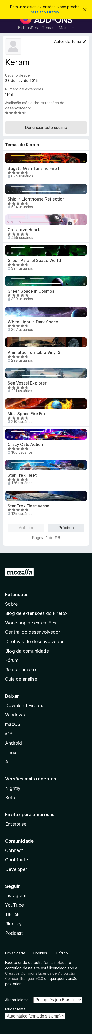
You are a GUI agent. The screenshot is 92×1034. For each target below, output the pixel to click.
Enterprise (15, 824)
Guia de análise (21, 679)
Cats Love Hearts (24, 229)
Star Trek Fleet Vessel (29, 506)
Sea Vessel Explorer (27, 383)
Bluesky (13, 923)
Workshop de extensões (30, 622)
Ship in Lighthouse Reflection (36, 199)
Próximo (66, 527)
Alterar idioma (16, 1000)
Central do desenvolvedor (32, 632)
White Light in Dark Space (33, 322)
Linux (10, 752)
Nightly (12, 788)
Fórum (11, 660)
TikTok (12, 914)
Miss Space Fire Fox (27, 413)
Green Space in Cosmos (31, 291)
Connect (14, 850)
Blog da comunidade (27, 651)
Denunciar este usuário (46, 127)
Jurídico (61, 953)
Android (13, 743)
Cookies (40, 953)
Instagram (15, 895)
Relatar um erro (21, 669)
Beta (10, 797)
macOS (12, 724)
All (7, 761)
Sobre (11, 604)
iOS (9, 733)
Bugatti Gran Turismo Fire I (33, 168)
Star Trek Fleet (22, 475)
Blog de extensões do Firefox (36, 613)
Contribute (16, 859)
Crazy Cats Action (25, 444)
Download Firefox (24, 705)
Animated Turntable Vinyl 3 (34, 352)
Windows (15, 715)
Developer (16, 869)
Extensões (28, 27)
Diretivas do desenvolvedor (34, 641)
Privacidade (15, 953)
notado (60, 962)
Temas (48, 27)
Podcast (14, 933)
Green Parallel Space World (34, 260)
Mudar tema (15, 1009)
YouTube (14, 905)
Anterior (26, 527)
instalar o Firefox (44, 12)
